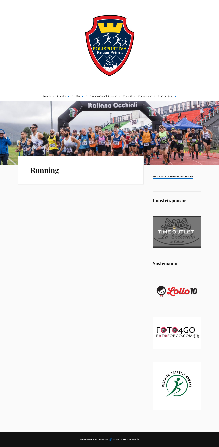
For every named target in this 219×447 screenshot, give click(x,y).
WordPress (101, 439)
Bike (78, 96)
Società (47, 96)
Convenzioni (145, 96)
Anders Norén (131, 439)
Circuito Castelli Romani (103, 96)
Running (61, 96)
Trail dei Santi (165, 96)
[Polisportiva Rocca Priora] (109, 45)
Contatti (127, 96)
